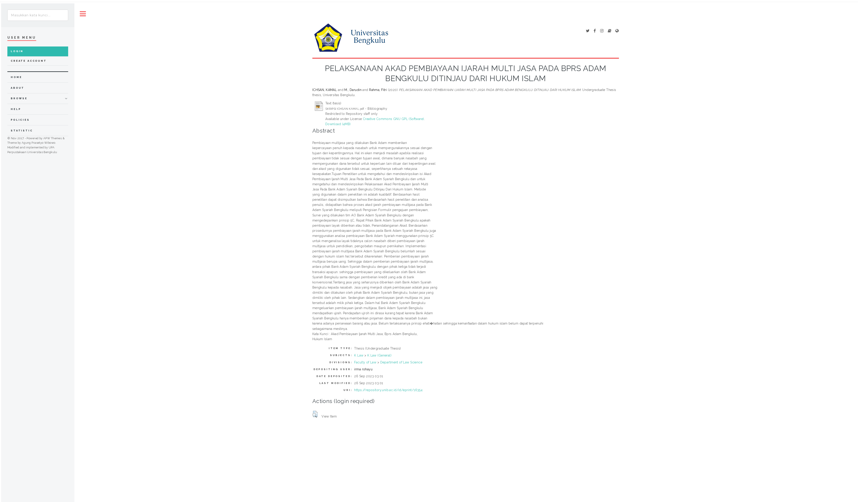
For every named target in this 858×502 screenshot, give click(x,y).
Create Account (29, 60)
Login (17, 51)
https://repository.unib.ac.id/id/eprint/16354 (388, 390)
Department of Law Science (401, 362)
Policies (20, 119)
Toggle (82, 14)
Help (16, 109)
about (17, 87)
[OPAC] (609, 31)
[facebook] (595, 31)
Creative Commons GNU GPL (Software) (393, 119)
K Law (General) (379, 355)
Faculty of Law (365, 362)
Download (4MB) (338, 124)
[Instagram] (602, 31)
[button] (315, 414)
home (16, 77)
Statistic (22, 130)
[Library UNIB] (617, 31)
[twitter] (587, 31)
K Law (358, 355)
